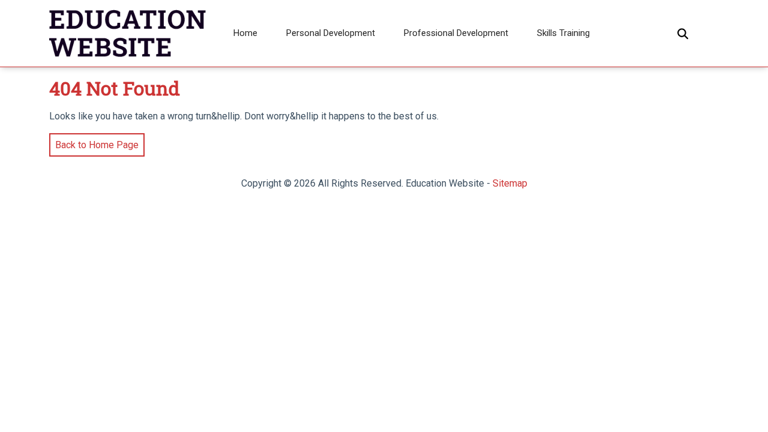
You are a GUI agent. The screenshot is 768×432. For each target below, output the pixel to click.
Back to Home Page (94, 142)
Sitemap (510, 183)
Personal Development (330, 33)
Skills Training (563, 33)
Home (245, 33)
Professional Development (456, 33)
